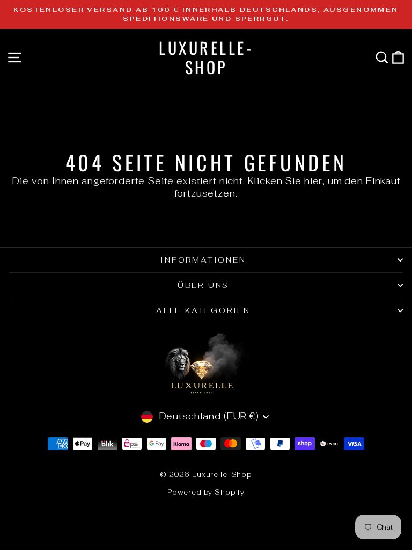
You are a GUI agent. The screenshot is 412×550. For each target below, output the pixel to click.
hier (313, 181)
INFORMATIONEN (203, 260)
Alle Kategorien (203, 310)
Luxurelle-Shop (206, 57)
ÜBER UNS (203, 285)
